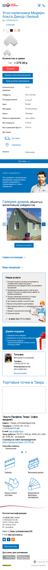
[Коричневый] (11, 30)
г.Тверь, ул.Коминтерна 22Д (20, 531)
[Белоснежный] (4, 30)
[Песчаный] (18, 30)
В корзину (11, 69)
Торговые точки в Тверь (23, 382)
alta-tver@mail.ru (20, 369)
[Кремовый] (15, 30)
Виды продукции (11, 267)
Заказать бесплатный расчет (18, 75)
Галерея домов (15, 202)
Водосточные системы (11, 494)
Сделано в (38, 565)
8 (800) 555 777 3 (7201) (20, 319)
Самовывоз (16, 145)
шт (11, 63)
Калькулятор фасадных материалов (33, 495)
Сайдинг (8, 472)
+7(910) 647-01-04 (21, 364)
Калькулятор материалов (17, 81)
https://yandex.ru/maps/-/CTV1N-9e (18, 442)
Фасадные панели (35, 472)
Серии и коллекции (12, 257)
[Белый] (7, 30)
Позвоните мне (44, 5)
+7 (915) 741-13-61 (11, 518)
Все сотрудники (20, 373)
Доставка (16, 138)
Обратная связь (10, 546)
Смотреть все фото (24, 245)
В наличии (10, 25)
